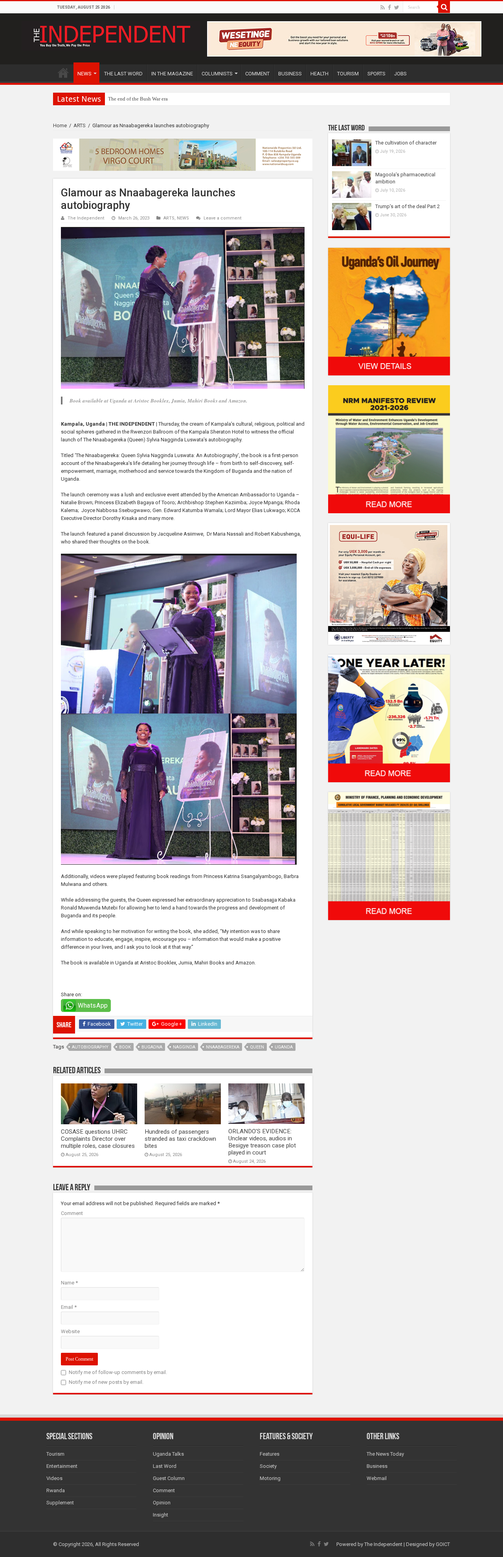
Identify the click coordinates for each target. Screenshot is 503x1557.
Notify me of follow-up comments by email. (118, 1372)
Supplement (60, 1503)
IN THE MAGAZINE (172, 74)
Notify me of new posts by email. (106, 1382)
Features (269, 1454)
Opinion (162, 1503)
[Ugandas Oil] (389, 311)
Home (60, 125)
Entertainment (61, 1466)
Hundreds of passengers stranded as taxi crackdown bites (180, 1138)
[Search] (444, 7)
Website (70, 1331)
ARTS (79, 125)
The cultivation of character (406, 143)
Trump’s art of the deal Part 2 (407, 206)
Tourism (55, 1454)
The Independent (86, 218)
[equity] (389, 583)
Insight (160, 1515)
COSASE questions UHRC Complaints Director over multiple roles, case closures (98, 1138)
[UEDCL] (389, 718)
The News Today (385, 1454)
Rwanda (55, 1490)
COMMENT (257, 74)
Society (268, 1466)
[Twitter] (396, 7)
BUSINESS (290, 74)
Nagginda (184, 1047)
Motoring (270, 1478)
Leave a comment (223, 218)
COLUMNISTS (217, 74)
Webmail (377, 1478)
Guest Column (169, 1478)
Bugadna (151, 1047)
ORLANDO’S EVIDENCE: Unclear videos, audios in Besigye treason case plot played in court (262, 1142)
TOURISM (348, 74)
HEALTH (319, 74)
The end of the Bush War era (138, 99)
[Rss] (383, 7)
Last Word (164, 1466)
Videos (54, 1478)
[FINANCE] (389, 856)
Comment (72, 1213)
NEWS (84, 74)
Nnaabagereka (222, 1047)
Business (377, 1466)
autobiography (90, 1047)
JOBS (400, 74)
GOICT (443, 1544)
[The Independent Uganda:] (111, 34)
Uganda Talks (168, 1454)
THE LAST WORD (123, 74)
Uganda (284, 1047)
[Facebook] (389, 7)
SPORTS (376, 74)
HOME (63, 72)
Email (69, 1307)
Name (69, 1283)
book (125, 1047)
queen (257, 1047)
